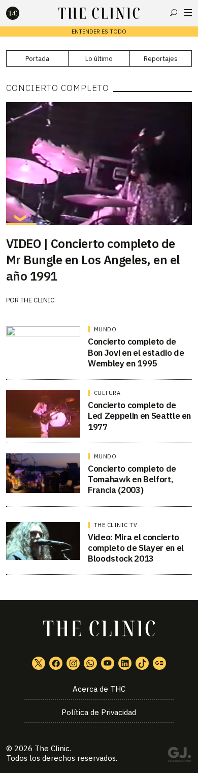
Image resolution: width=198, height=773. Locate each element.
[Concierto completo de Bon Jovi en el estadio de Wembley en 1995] (43, 347)
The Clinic (37, 300)
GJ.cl (179, 756)
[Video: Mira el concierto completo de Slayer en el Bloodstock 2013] (43, 541)
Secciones (188, 12)
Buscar (173, 12)
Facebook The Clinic (55, 663)
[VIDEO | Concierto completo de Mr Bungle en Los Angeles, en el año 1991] (99, 163)
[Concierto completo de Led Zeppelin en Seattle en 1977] (43, 414)
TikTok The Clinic (142, 663)
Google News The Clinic (159, 663)
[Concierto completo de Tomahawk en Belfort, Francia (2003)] (43, 473)
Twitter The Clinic (38, 663)
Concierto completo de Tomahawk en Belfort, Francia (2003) (132, 479)
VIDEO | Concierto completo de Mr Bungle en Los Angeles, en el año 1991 (93, 259)
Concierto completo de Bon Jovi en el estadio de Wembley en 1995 (136, 352)
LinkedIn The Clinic (124, 663)
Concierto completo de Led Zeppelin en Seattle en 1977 (139, 415)
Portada (37, 58)
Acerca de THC (99, 689)
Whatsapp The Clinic (90, 663)
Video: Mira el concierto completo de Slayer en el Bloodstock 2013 (136, 548)
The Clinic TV (116, 525)
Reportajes (161, 58)
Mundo (105, 329)
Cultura (107, 392)
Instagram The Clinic (73, 663)
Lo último (99, 58)
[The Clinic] (21, 13)
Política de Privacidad (98, 712)
